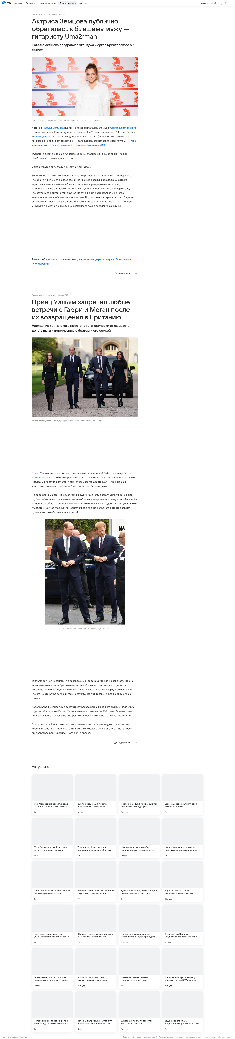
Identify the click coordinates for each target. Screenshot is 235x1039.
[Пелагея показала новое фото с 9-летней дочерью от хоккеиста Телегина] (52, 1011)
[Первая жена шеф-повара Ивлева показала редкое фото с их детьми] (52, 881)
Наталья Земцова (53, 127)
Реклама (23, 1037)
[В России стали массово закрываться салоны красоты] (95, 968)
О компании (13, 1037)
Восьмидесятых (43, 136)
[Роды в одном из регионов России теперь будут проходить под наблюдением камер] (139, 924)
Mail (4, 1037)
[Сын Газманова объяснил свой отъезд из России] (182, 794)
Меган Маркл (42, 477)
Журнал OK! (63, 295)
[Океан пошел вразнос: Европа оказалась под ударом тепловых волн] (52, 968)
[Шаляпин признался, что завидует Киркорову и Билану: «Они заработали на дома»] (95, 881)
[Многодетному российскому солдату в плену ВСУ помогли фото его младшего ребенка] (182, 968)
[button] (85, 87)
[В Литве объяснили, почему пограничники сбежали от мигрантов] (95, 794)
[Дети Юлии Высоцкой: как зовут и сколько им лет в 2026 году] (139, 881)
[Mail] (4, 3)
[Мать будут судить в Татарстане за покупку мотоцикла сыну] (52, 838)
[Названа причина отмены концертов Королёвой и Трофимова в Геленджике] (139, 968)
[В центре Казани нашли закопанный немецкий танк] (182, 881)
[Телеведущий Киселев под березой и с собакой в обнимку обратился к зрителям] (95, 838)
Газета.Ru (62, 14)
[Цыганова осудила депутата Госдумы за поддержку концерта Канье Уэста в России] (182, 838)
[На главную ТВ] (8, 3)
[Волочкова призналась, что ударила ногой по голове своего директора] (52, 924)
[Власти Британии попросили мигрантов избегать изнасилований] (139, 1011)
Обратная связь (223, 1037)
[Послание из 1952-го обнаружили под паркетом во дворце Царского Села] (139, 794)
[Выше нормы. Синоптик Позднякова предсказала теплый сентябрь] (182, 924)
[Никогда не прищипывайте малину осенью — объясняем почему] (139, 838)
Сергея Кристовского (123, 127)
